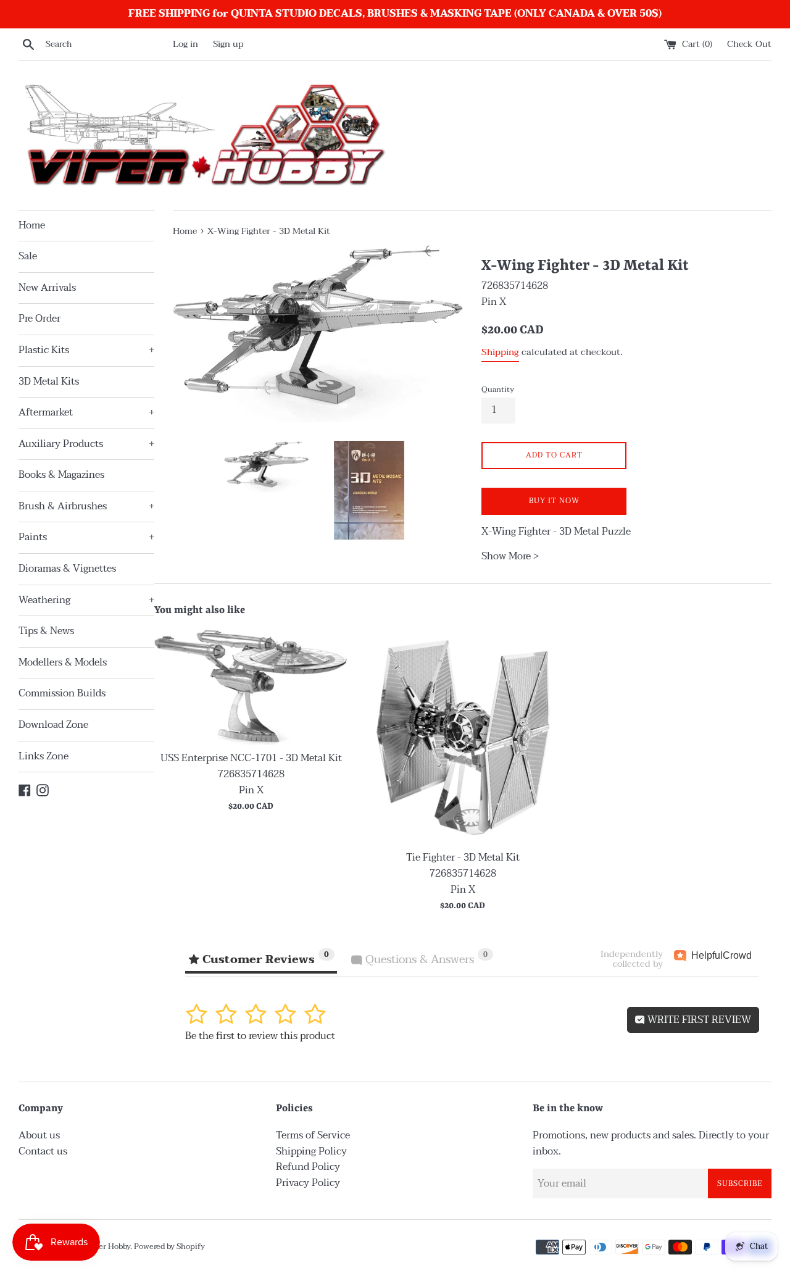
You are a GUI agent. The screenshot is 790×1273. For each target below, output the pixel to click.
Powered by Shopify (169, 1246)
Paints (86, 537)
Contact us (43, 1151)
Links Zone (44, 756)
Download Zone (53, 724)
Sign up (228, 44)
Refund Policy (308, 1166)
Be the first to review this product (260, 1036)
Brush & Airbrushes (86, 506)
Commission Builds (62, 693)
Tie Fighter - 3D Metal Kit (463, 857)
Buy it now (554, 501)
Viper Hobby (108, 1246)
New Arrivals (47, 287)
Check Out (749, 44)
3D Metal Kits (49, 381)
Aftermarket (86, 412)
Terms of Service (313, 1135)
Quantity (497, 389)
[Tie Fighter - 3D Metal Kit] (462, 737)
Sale (28, 256)
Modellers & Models (63, 662)
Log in (185, 44)
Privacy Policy (308, 1183)
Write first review (698, 1020)
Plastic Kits (86, 350)
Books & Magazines (61, 474)
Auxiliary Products (86, 444)
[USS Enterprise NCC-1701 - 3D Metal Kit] (250, 687)
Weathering (86, 600)
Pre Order (39, 318)
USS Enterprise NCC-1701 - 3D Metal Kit (251, 758)
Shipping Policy (311, 1151)
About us (39, 1135)
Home (32, 225)
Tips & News (46, 631)
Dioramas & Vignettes (67, 568)
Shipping (500, 352)
